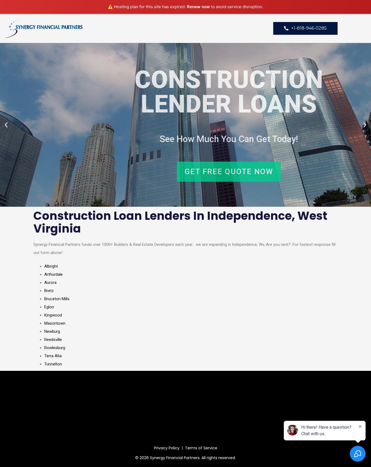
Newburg (52, 331)
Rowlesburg (54, 347)
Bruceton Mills (57, 298)
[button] (6, 124)
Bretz (49, 290)
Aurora (50, 282)
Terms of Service (201, 448)
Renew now (198, 6)
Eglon (49, 307)
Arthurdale (53, 274)
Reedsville (53, 339)
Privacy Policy (167, 448)
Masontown (54, 323)
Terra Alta (53, 355)
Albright (51, 266)
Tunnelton (53, 364)
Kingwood (53, 315)
